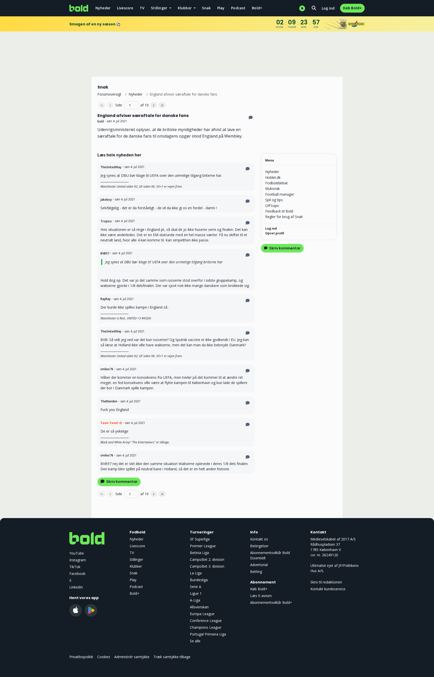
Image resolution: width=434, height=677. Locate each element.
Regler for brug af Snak (284, 216)
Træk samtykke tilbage (171, 656)
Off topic (272, 205)
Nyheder (103, 8)
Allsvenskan (199, 607)
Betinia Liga (199, 552)
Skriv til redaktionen (326, 582)
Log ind (328, 8)
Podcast (238, 8)
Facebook (77, 573)
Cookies (103, 656)
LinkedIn (76, 587)
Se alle (195, 641)
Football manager (279, 194)
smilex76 (106, 369)
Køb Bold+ (352, 8)
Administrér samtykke (131, 656)
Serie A (195, 586)
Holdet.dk (273, 177)
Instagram (77, 560)
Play (221, 8)
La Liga (196, 573)
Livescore (125, 8)
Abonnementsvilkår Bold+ (271, 602)
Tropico (106, 221)
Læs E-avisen (261, 595)
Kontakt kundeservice (327, 588)
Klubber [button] (185, 8)
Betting (256, 571)
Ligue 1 (196, 593)
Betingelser (259, 545)
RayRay (105, 299)
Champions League (205, 627)
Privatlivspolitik (81, 656)
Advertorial (259, 564)
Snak (206, 8)
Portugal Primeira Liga (208, 634)
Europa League (202, 613)
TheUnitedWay (110, 167)
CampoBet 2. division (207, 559)
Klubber (136, 566)
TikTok (74, 566)
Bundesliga (199, 579)
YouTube (76, 553)
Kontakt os (259, 539)
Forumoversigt (109, 94)
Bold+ (257, 8)
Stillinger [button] (159, 8)
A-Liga (195, 600)
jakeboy (106, 199)
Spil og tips (274, 199)
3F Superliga (200, 539)
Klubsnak (272, 188)
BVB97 (104, 253)
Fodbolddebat (276, 183)
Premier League (203, 545)
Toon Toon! (109, 423)
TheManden (108, 401)
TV (142, 8)
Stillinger (136, 559)
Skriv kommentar (121, 481)
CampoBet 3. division (207, 566)
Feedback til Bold (279, 211)
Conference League (206, 620)
